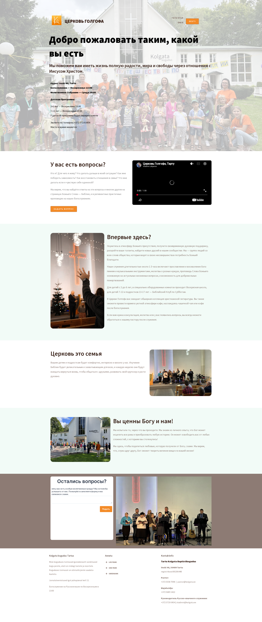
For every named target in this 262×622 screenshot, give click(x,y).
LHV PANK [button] (113, 562)
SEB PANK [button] (113, 568)
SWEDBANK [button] (113, 573)
